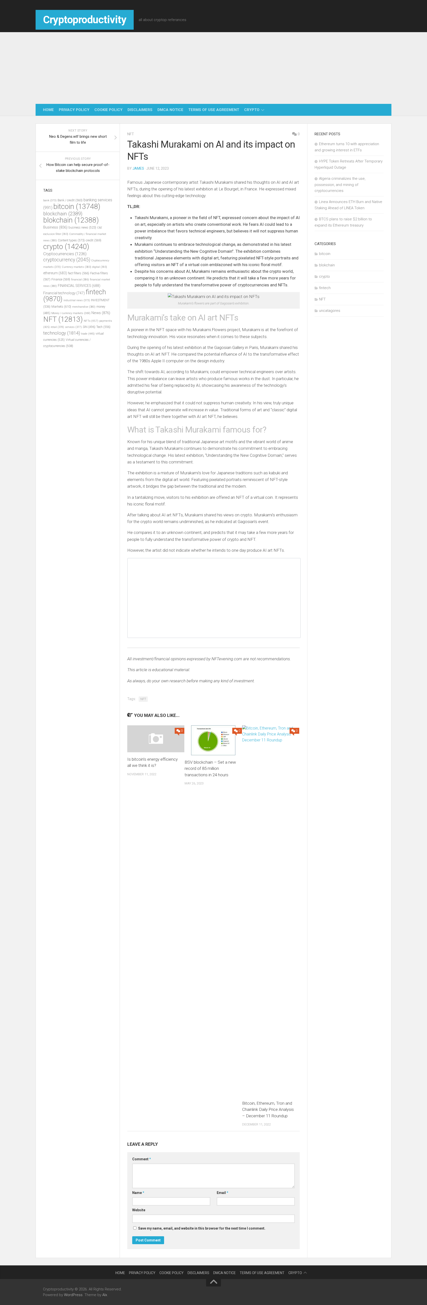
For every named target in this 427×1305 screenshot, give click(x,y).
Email (222, 1193)
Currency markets (76, 267)
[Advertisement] (213, 66)
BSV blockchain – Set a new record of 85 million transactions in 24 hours (210, 768)
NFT (130, 134)
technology (61, 333)
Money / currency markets (70, 313)
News (100, 313)
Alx (104, 1295)
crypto (251, 110)
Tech (103, 327)
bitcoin (76, 206)
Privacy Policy (74, 110)
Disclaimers (140, 110)
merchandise (83, 306)
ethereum (55, 273)
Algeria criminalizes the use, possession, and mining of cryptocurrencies (340, 184)
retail (57, 327)
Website (138, 1210)
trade (88, 333)
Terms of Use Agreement (213, 110)
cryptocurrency (66, 260)
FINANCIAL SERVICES (79, 286)
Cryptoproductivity (84, 20)
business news (82, 227)
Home (48, 110)
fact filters (78, 273)
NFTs (91, 320)
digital (99, 267)
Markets (61, 306)
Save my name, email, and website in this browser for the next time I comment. (201, 1228)
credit (93, 240)
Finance (60, 279)
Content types (71, 240)
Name (138, 1193)
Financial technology (64, 293)
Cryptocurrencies (64, 253)
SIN (89, 327)
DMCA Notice (170, 110)
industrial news (77, 300)
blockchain (63, 214)
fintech (325, 288)
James (138, 168)
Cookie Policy (108, 110)
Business (55, 227)
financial (80, 279)
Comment (141, 1159)
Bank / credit (70, 200)
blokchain (71, 220)
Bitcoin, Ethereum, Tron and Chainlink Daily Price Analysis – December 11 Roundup (268, 1109)
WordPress (73, 1295)
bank (50, 200)
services (73, 327)
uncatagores (329, 310)
